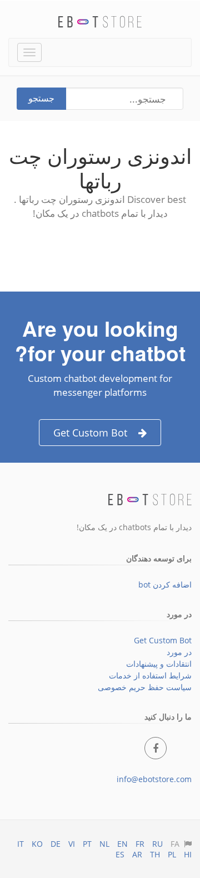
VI (71, 843)
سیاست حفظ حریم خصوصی (145, 687)
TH (155, 854)
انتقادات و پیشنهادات (159, 663)
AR (137, 854)
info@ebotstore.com (154, 779)
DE (56, 843)
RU (157, 843)
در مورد (179, 652)
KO (37, 843)
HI (188, 854)
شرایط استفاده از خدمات (150, 675)
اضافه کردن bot (165, 584)
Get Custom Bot (90, 432)
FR (140, 843)
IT (20, 843)
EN (122, 843)
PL (172, 854)
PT (87, 843)
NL (104, 843)
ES (120, 854)
